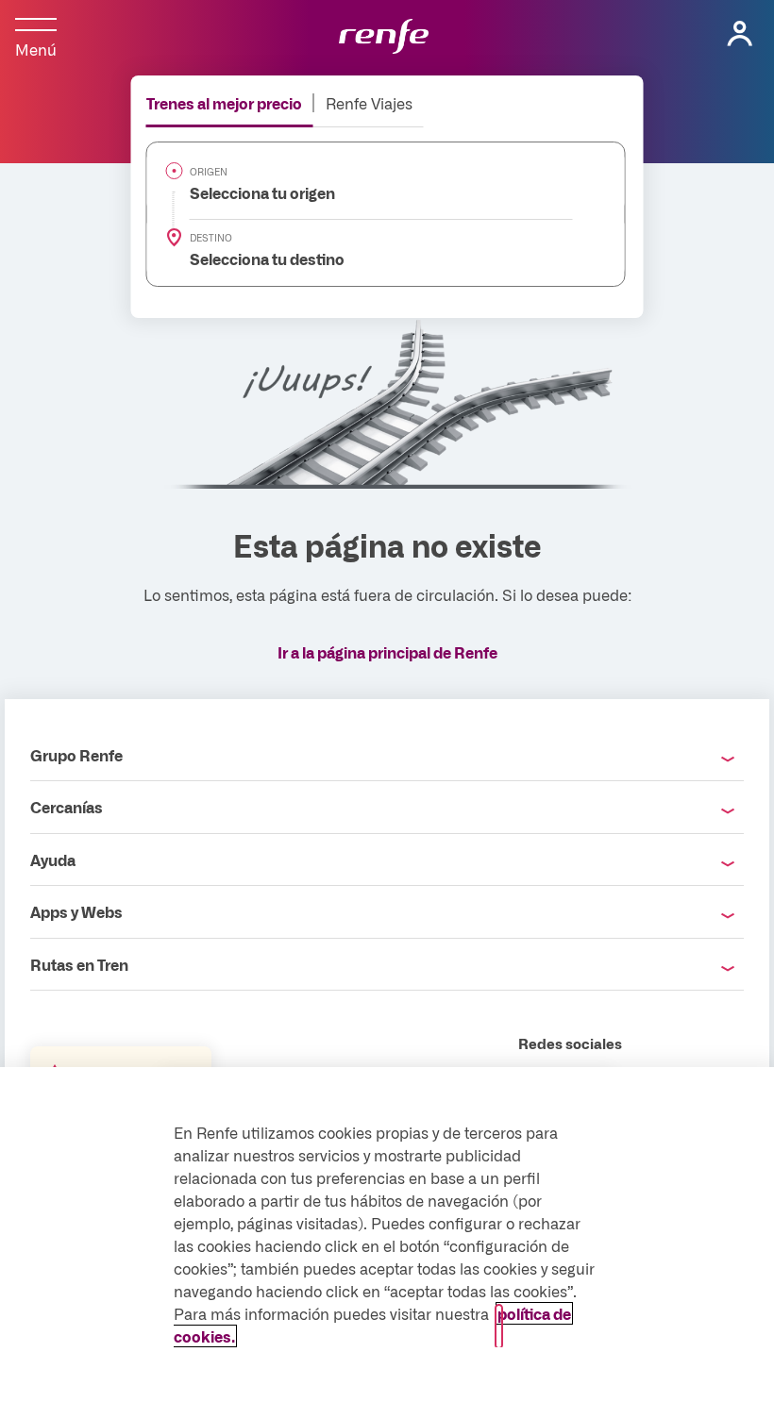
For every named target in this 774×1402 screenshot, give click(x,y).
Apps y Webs (76, 911)
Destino (211, 237)
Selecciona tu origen (251, 192)
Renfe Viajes (369, 102)
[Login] (740, 34)
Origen (208, 171)
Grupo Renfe (76, 754)
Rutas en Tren (79, 964)
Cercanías (66, 806)
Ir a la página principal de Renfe (387, 652)
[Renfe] (383, 37)
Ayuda (53, 859)
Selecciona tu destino (256, 258)
